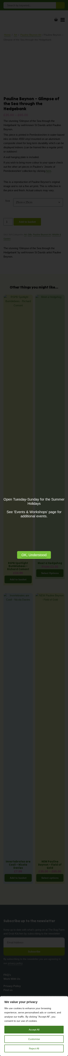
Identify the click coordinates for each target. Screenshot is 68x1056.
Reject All (34, 1048)
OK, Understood (34, 555)
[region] (34, 1026)
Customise (34, 1039)
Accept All (34, 1029)
